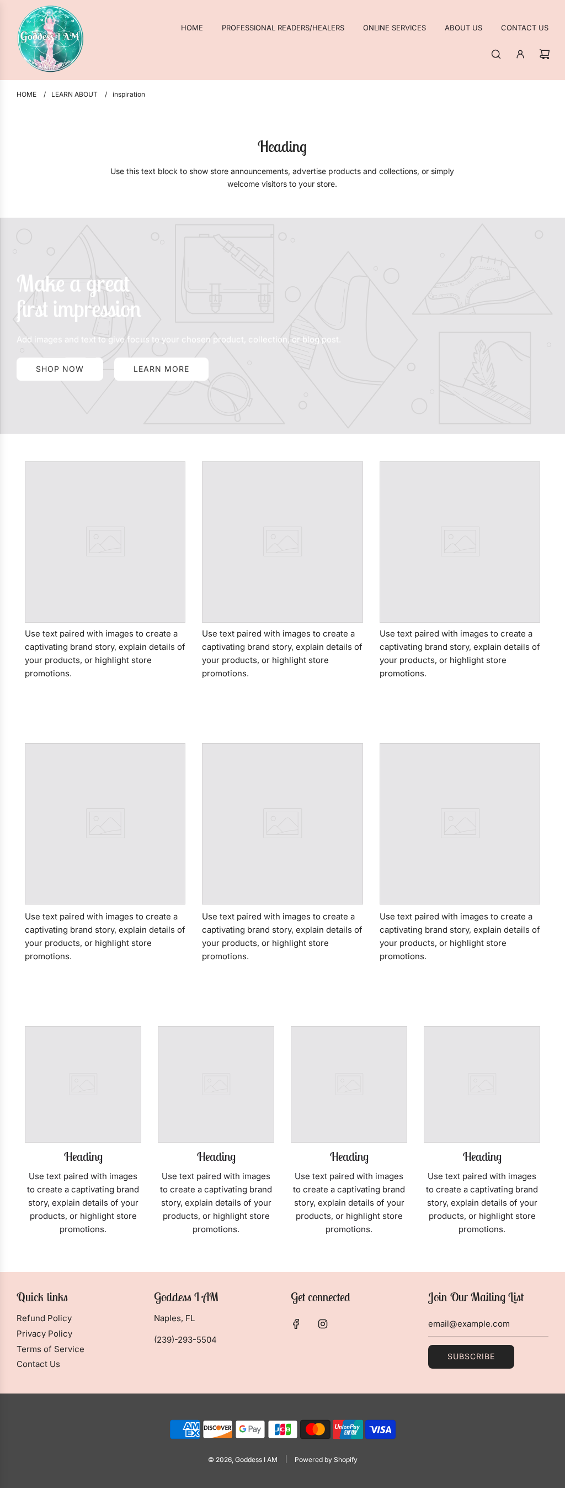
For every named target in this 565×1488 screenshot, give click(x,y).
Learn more (161, 369)
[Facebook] (296, 1324)
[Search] (496, 54)
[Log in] (520, 54)
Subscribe (471, 1356)
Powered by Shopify (326, 1459)
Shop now (60, 369)
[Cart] (544, 54)
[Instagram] (323, 1324)
